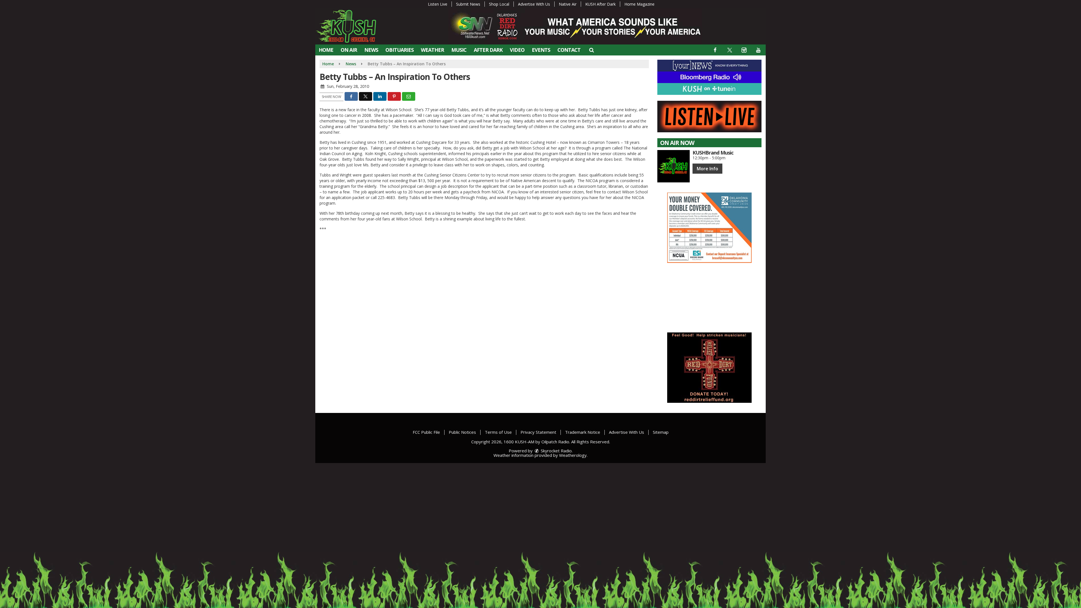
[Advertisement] (709, 228)
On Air (349, 49)
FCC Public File (426, 432)
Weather (432, 49)
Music (458, 49)
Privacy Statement (538, 432)
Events (541, 49)
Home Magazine (639, 4)
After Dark (488, 49)
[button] (591, 49)
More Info (707, 169)
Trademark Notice (582, 432)
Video (517, 49)
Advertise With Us (534, 4)
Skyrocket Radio (556, 450)
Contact (568, 49)
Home (326, 49)
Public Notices (462, 432)
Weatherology (573, 455)
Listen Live (437, 4)
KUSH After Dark (600, 4)
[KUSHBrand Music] (673, 166)
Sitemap (661, 432)
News (371, 49)
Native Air (568, 4)
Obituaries (399, 49)
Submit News (468, 4)
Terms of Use (498, 432)
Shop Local (499, 4)
